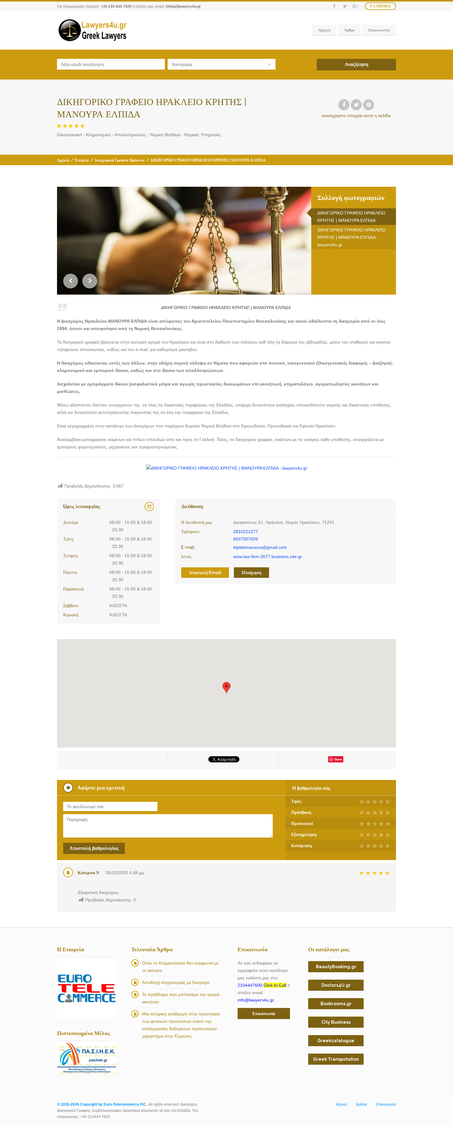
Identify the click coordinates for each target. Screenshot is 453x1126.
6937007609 (245, 538)
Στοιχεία (82, 160)
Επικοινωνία (379, 30)
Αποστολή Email (205, 572)
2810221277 (245, 531)
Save (338, 759)
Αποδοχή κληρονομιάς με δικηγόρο (176, 982)
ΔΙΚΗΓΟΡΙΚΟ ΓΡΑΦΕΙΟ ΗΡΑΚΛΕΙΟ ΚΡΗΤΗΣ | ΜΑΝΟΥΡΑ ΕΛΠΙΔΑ (351, 216)
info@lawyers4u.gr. (256, 999)
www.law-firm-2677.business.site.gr (267, 556)
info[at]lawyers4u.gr (183, 6)
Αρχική (324, 30)
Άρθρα (349, 30)
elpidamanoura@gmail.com (260, 547)
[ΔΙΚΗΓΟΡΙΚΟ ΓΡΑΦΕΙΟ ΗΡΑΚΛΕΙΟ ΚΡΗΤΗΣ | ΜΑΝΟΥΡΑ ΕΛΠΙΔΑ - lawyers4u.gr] (226, 468)
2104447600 (262, 985)
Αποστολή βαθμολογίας (94, 848)
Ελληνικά (380, 6)
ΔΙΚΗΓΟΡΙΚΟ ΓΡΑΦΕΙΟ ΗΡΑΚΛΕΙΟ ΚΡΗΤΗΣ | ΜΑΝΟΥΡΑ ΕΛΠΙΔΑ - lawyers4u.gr (351, 237)
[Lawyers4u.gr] (92, 30)
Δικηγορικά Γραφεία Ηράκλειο (120, 160)
